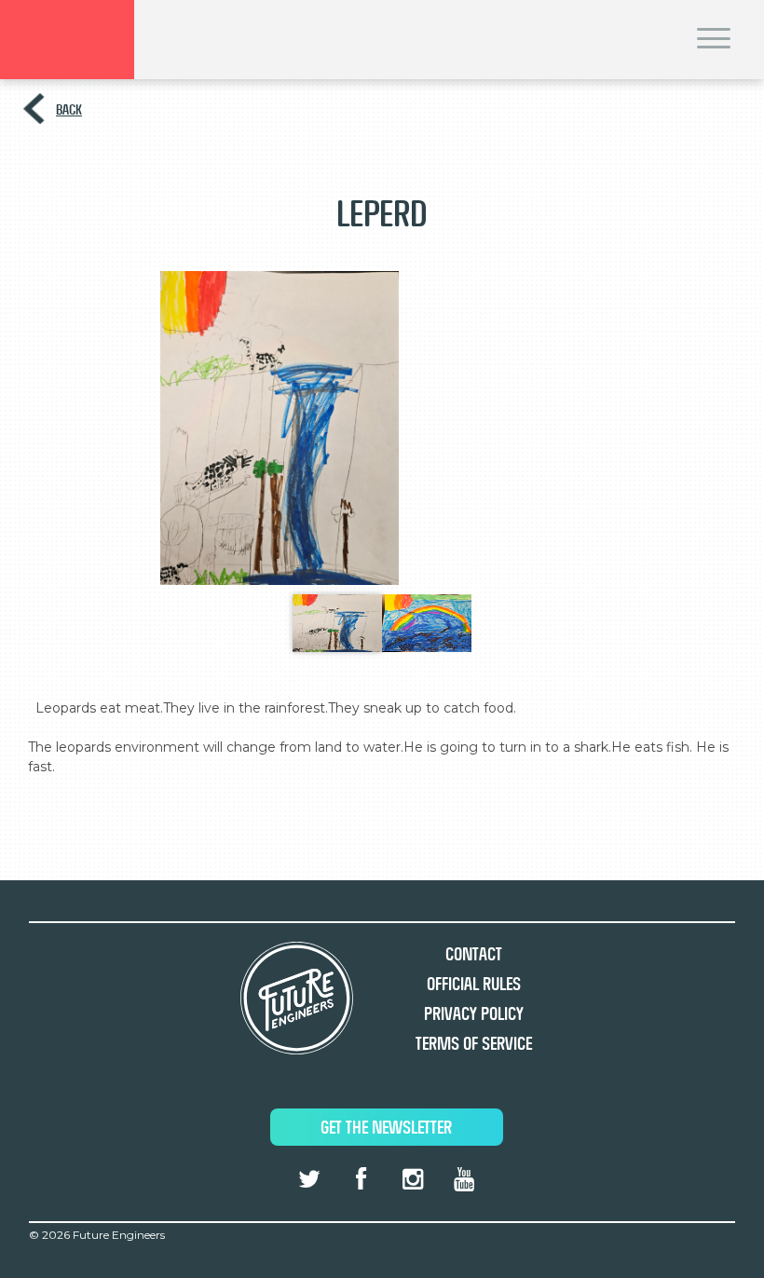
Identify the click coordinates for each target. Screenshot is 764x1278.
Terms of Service (474, 1044)
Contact (473, 954)
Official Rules (474, 984)
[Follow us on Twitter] (309, 1179)
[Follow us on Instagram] (412, 1179)
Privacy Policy (474, 1014)
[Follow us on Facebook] (360, 1179)
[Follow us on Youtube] (464, 1179)
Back (69, 109)
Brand (67, 39)
